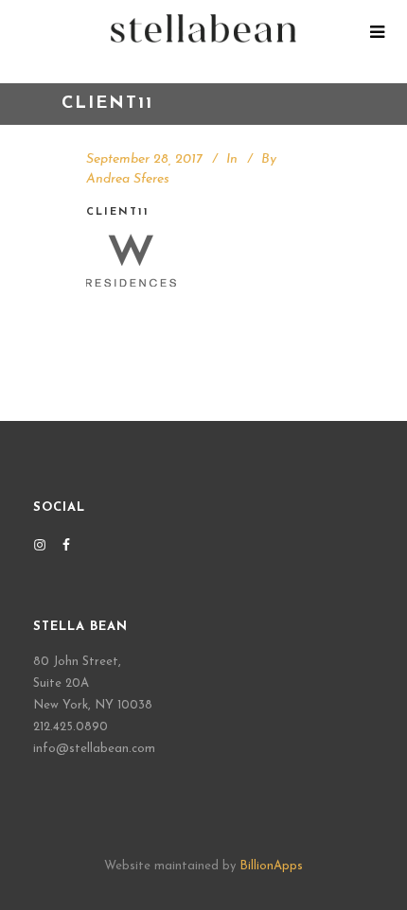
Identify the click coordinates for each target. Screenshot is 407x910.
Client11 (118, 212)
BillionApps (271, 866)
